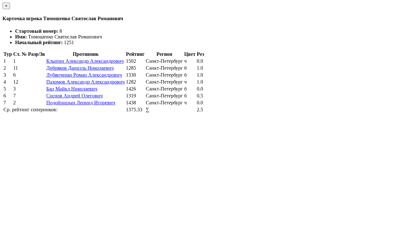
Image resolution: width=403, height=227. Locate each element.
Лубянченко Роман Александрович (84, 75)
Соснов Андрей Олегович (74, 95)
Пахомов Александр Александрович (85, 81)
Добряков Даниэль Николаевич (80, 68)
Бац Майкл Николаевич (71, 88)
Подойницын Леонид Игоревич (80, 102)
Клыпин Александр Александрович (85, 61)
